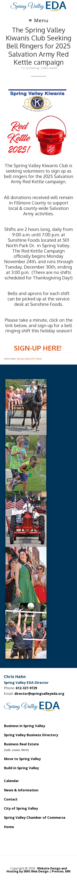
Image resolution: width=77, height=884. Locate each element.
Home (9, 827)
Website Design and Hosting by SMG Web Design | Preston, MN (38, 869)
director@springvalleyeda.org (39, 693)
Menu (41, 20)
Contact (11, 799)
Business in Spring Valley (24, 726)
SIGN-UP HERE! (37, 348)
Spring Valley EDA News (29, 358)
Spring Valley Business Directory (31, 735)
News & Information (21, 790)
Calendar (11, 781)
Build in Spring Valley (21, 768)
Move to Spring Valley (22, 759)
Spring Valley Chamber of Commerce (34, 817)
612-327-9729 (26, 688)
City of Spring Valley (21, 808)
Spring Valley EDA (38, 6)
